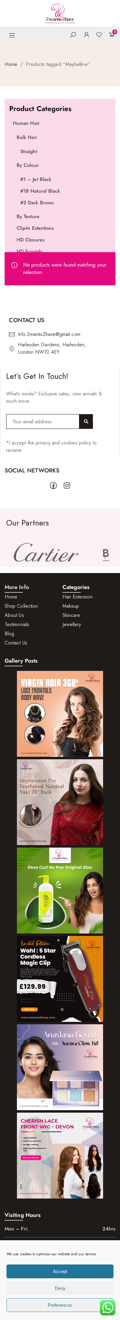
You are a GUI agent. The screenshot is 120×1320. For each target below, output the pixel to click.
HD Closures (31, 239)
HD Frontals (29, 251)
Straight (28, 151)
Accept (60, 1271)
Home (11, 64)
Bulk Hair (27, 137)
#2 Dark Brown (37, 202)
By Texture (28, 216)
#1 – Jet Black (35, 179)
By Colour (28, 165)
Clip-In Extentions (35, 228)
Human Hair (26, 123)
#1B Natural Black (40, 190)
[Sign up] (86, 421)
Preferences (60, 1305)
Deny (60, 1288)
